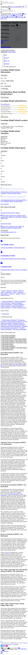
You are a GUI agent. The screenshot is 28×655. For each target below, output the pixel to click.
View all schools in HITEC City (8, 232)
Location (3, 50)
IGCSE (20, 364)
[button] (14, 3)
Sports (7, 50)
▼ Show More (4, 230)
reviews (7, 552)
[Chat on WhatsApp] (2, 653)
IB (16, 364)
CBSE (10, 364)
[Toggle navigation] (25, 6)
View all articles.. (5, 204)
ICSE (14, 364)
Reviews (12, 50)
